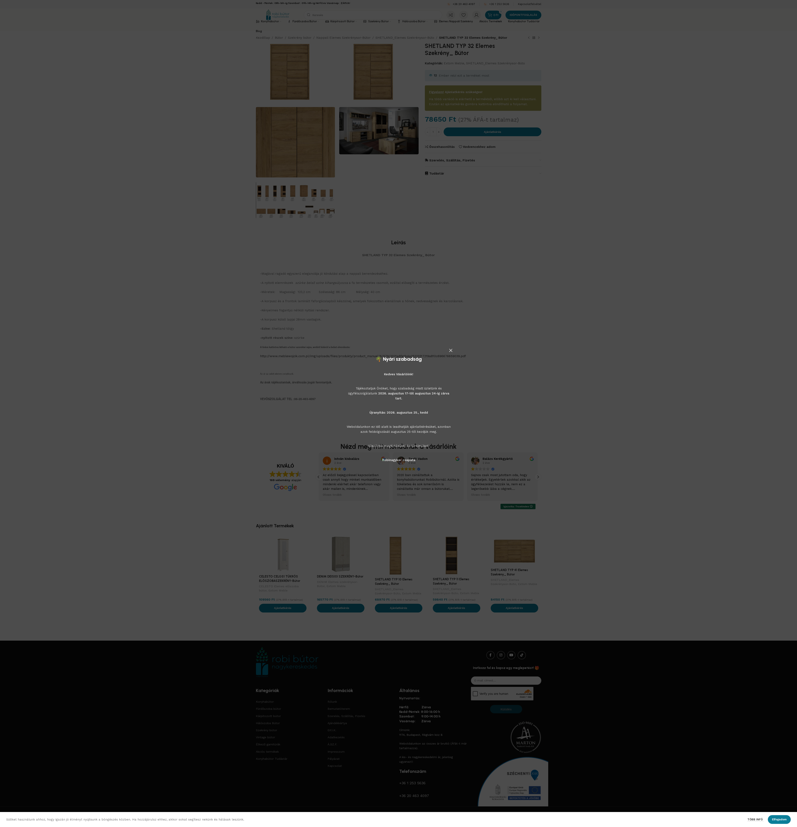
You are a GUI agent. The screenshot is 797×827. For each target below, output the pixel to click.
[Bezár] (450, 350)
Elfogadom (779, 819)
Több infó (755, 819)
